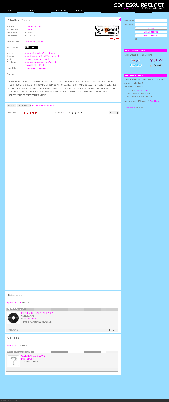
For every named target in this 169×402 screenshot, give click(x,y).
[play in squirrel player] (13, 318)
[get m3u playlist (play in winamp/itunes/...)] (116, 330)
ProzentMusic (30, 318)
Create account (151, 32)
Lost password (151, 35)
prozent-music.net (33, 26)
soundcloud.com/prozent (36, 68)
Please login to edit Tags (43, 105)
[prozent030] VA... (16, 309)
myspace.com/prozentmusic (37, 59)
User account (142, 90)
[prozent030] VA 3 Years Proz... (37, 313)
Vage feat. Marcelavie (19, 352)
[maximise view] (119, 19)
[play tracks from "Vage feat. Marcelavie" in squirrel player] (116, 369)
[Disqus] (61, 158)
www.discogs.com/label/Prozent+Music (42, 56)
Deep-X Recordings (34, 41)
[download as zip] (113, 330)
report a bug (129, 8)
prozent (28, 29)
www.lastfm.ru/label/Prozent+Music (40, 53)
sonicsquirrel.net (130, 107)
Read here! (155, 101)
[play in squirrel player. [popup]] (114, 112)
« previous (11, 302)
